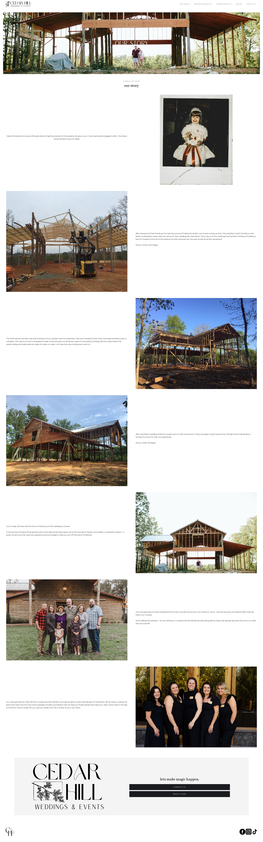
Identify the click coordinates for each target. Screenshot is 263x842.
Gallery (239, 4)
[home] (18, 4)
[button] (185, 4)
